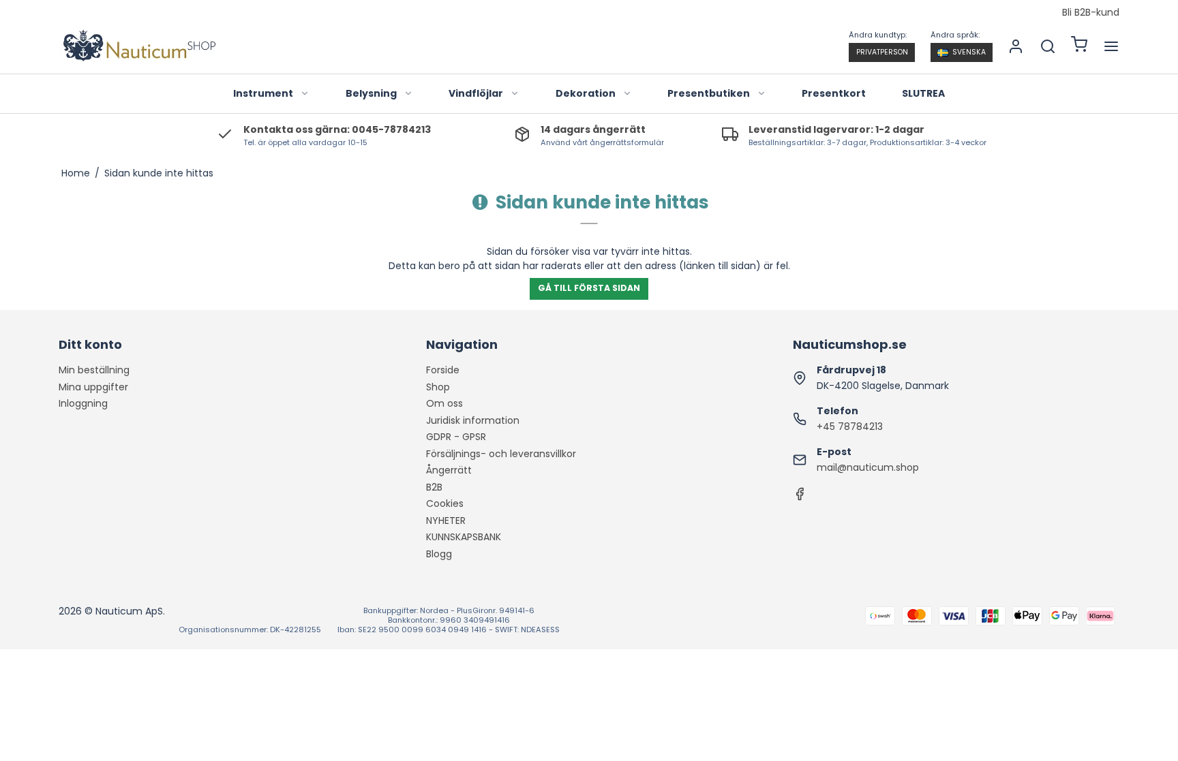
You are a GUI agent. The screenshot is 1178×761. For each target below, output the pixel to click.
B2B (434, 487)
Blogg (439, 554)
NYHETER (446, 520)
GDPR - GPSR (456, 437)
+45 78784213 (850, 426)
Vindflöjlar (476, 93)
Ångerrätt (449, 470)
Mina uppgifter (93, 387)
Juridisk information (472, 420)
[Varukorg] (1079, 46)
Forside (442, 370)
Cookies (445, 503)
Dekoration (586, 93)
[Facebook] (799, 497)
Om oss (444, 403)
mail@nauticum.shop (868, 467)
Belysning (371, 93)
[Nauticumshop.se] (138, 45)
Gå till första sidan (589, 288)
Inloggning (83, 403)
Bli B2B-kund (1090, 13)
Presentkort (834, 93)
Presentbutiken (708, 93)
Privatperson (882, 52)
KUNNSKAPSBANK (463, 537)
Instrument (263, 93)
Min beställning (94, 370)
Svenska (969, 52)
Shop (438, 387)
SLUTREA (923, 93)
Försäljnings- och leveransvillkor (501, 454)
